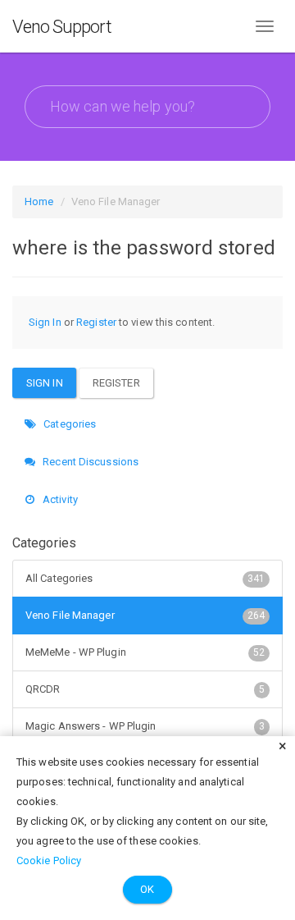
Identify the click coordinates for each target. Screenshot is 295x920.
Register (96, 322)
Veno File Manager (145, 615)
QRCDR (145, 689)
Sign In (45, 322)
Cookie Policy (48, 860)
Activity (59, 499)
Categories (68, 424)
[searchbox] (147, 106)
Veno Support (61, 26)
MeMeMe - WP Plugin (145, 652)
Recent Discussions (89, 461)
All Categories (145, 578)
